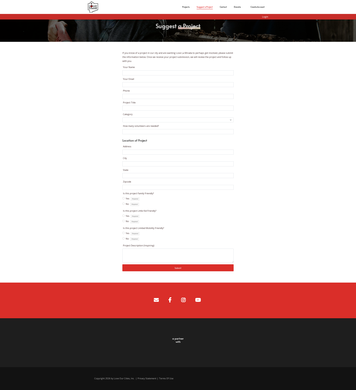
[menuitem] (186, 7)
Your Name (129, 67)
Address (127, 146)
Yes (127, 198)
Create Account (257, 7)
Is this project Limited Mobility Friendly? (143, 228)
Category (128, 114)
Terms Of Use (166, 378)
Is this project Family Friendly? (138, 193)
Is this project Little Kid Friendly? (139, 210)
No (127, 204)
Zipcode (127, 181)
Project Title (129, 102)
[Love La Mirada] (93, 7)
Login (265, 16)
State (125, 170)
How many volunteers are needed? (141, 125)
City (125, 158)
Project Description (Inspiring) (138, 245)
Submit (178, 268)
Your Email (128, 79)
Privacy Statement (147, 378)
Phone (126, 90)
